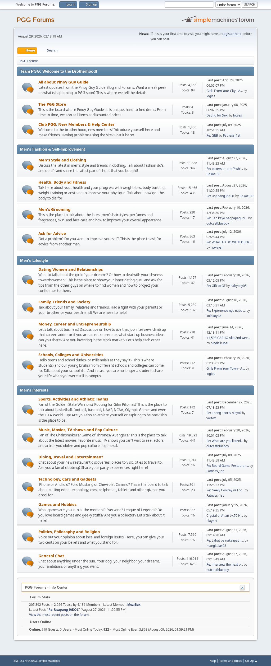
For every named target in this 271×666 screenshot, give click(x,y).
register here (232, 33)
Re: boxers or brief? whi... (224, 168)
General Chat (51, 555)
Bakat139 (213, 174)
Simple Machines (49, 660)
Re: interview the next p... (224, 564)
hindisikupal (219, 343)
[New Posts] (28, 88)
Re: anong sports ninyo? (223, 413)
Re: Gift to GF (215, 285)
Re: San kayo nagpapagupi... (226, 218)
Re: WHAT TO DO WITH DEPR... (228, 242)
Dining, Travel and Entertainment (70, 456)
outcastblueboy (217, 223)
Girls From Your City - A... (224, 91)
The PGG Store (52, 104)
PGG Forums (35, 19)
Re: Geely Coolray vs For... (225, 490)
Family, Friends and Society (64, 301)
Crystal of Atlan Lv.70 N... (224, 515)
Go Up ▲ (251, 661)
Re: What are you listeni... (224, 441)
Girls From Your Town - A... (225, 368)
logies (210, 96)
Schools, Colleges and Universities (70, 354)
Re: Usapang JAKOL (220, 196)
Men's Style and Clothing (62, 159)
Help (213, 661)
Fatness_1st (231, 135)
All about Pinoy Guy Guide (63, 82)
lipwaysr (217, 247)
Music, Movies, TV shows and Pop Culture (78, 429)
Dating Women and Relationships (70, 269)
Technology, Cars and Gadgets (67, 479)
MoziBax (134, 604)
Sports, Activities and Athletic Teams (73, 399)
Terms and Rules (230, 661)
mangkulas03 (216, 545)
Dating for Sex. (217, 115)
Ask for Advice (52, 233)
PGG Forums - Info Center (46, 587)
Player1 (212, 521)
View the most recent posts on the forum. (59, 614)
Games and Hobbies (57, 504)
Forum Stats (39, 597)
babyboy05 (239, 285)
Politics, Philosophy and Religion (69, 531)
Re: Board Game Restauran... (227, 465)
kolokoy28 (213, 316)
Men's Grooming (54, 209)
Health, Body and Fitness (62, 182)
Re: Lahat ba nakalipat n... (225, 540)
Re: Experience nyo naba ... (226, 310)
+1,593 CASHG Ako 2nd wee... (228, 338)
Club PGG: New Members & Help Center (76, 124)
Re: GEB (212, 135)
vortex (211, 418)
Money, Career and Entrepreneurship (74, 324)
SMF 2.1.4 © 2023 (25, 660)
